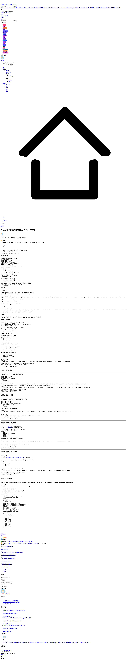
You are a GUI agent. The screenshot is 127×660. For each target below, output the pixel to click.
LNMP (4, 39)
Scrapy (4, 34)
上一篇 (4, 570)
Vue (1, 16)
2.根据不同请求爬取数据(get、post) (11, 602)
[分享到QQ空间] (4, 538)
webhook (5, 51)
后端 (2, 17)
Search (15, 6)
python (4, 25)
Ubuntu (5, 40)
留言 (11, 4)
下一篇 (4, 571)
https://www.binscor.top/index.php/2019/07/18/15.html (20, 541)
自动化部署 (5, 52)
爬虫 (4, 29)
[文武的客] (5, 3)
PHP (4, 37)
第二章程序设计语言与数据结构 (10, 600)
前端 (2, 14)
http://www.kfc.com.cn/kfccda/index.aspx (15, 457)
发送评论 (5, 586)
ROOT (4, 45)
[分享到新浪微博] (6, 538)
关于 (13, 4)
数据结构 (5, 32)
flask (4, 26)
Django (5, 28)
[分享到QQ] (2, 538)
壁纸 (16, 4)
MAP (5, 655)
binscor (2, 60)
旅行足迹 (5, 4)
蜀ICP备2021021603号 (6, 650)
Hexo (4, 42)
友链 (8, 4)
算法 (4, 43)
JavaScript (5, 16)
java (5, 19)
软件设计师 (7, 12)
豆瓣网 (10, 427)
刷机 (4, 46)
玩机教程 (3, 12)
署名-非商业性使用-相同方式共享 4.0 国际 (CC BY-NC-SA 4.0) (23, 543)
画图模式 (2, 577)
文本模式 (7, 577)
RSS (2, 655)
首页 (2, 4)
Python (2, 19)
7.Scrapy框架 (6, 603)
